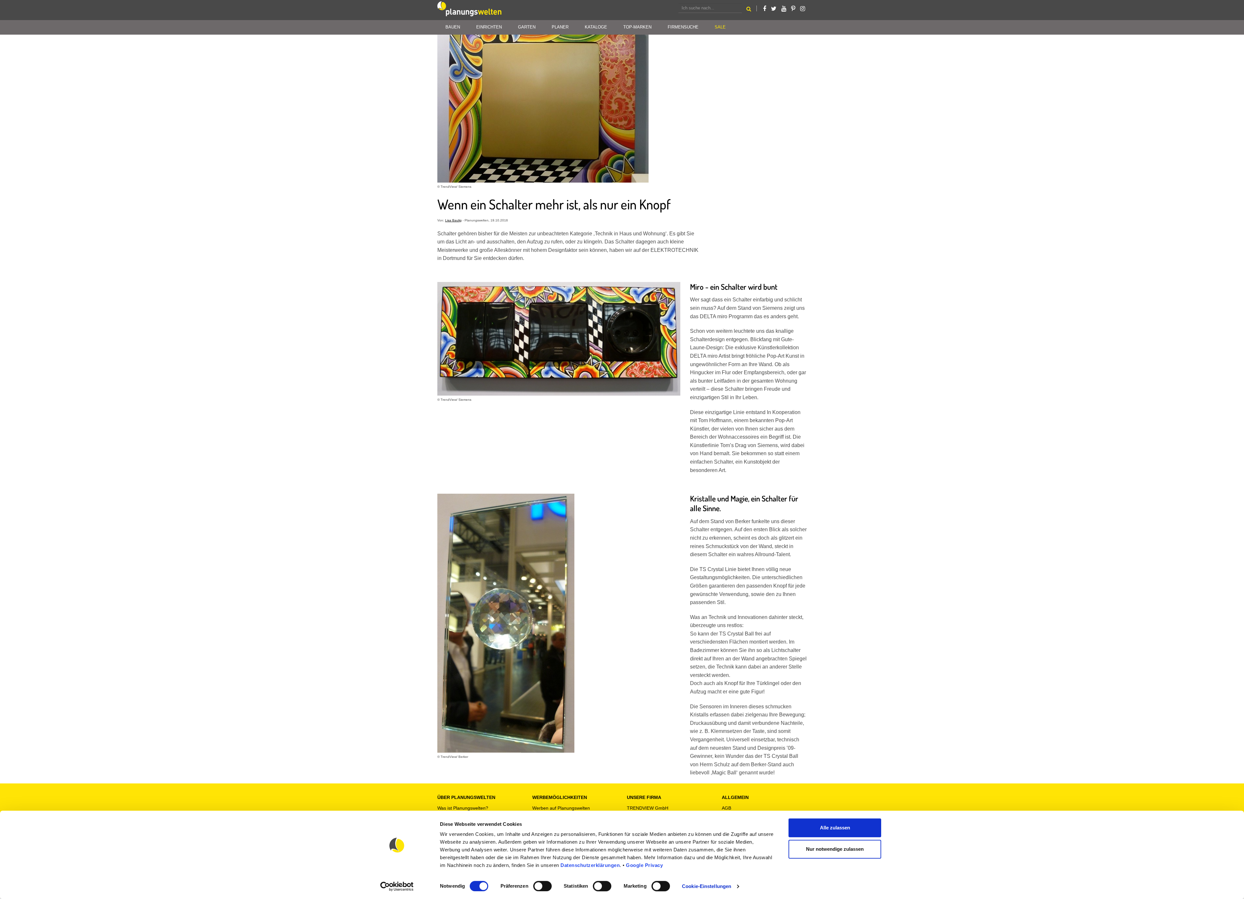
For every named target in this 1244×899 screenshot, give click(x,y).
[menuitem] (720, 27)
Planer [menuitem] (560, 27)
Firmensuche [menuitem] (683, 27)
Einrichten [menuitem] (489, 27)
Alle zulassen (835, 827)
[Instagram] (802, 9)
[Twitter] (774, 9)
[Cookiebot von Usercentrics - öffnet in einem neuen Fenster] (397, 886)
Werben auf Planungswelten (561, 808)
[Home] (469, 10)
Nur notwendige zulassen (835, 849)
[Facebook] (764, 9)
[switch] (542, 886)
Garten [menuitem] (527, 27)
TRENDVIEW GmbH (647, 808)
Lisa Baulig (453, 220)
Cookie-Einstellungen (706, 886)
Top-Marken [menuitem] (637, 27)
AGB (726, 808)
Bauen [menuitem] (452, 27)
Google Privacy (644, 865)
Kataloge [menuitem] (596, 27)
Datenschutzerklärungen (590, 865)
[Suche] (748, 10)
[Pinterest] (793, 9)
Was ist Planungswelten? (462, 808)
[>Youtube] (783, 9)
